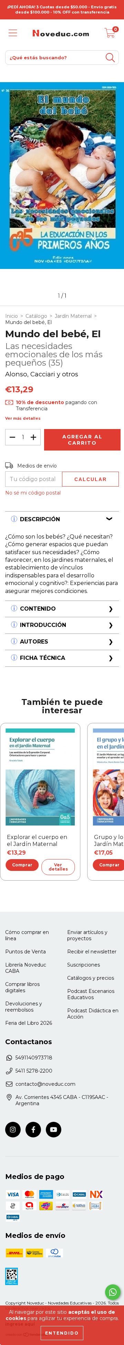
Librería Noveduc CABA (25, 968)
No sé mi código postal (33, 493)
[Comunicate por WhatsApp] (113, 1292)
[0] (109, 35)
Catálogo (36, 316)
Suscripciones (83, 965)
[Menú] (13, 33)
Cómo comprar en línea (27, 935)
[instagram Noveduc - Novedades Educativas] (13, 1129)
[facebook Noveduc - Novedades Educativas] (33, 1129)
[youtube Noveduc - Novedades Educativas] (53, 1129)
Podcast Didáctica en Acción (92, 1013)
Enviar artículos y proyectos (87, 935)
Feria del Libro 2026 (28, 1023)
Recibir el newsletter (91, 952)
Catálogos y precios (90, 978)
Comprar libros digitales (22, 987)
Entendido (62, 1333)
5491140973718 (34, 1058)
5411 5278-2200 (34, 1071)
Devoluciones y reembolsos (23, 1007)
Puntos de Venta (25, 952)
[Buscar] (110, 58)
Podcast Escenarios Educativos (90, 994)
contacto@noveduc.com (45, 1084)
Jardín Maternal (73, 316)
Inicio (11, 316)
